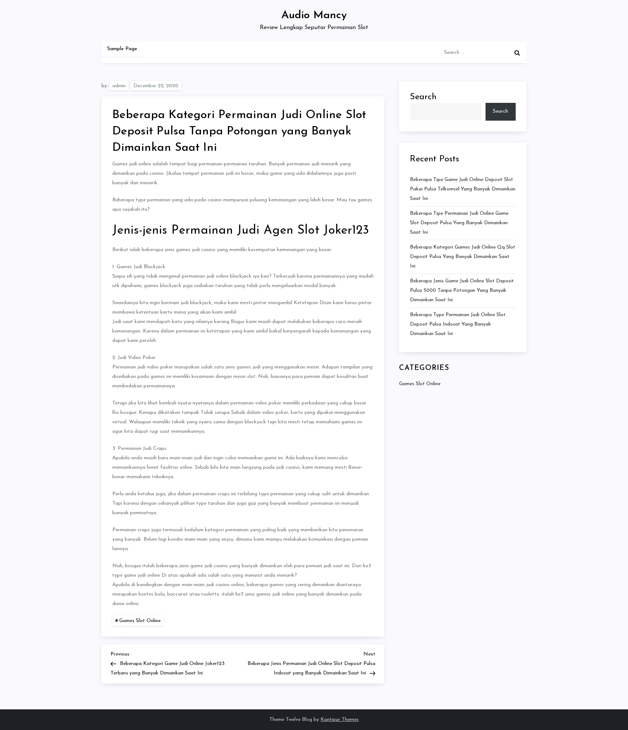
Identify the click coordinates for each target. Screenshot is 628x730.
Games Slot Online (140, 621)
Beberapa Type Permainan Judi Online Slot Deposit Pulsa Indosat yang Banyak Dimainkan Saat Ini (458, 324)
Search (423, 97)
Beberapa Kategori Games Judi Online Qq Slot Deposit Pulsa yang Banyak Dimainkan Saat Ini (462, 257)
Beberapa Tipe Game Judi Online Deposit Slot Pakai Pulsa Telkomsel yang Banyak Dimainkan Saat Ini (462, 189)
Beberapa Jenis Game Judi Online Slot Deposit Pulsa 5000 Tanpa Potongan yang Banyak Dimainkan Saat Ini (462, 290)
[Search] (517, 53)
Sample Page (122, 49)
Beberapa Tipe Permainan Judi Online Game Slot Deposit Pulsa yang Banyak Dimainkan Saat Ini (459, 223)
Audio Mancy (314, 15)
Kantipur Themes (340, 719)
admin (119, 86)
